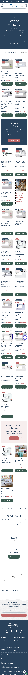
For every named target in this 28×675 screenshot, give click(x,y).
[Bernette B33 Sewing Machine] (7, 451)
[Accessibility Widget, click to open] (25, 337)
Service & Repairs (18, 644)
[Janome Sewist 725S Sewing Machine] (21, 367)
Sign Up (14, 615)
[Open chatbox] (25, 672)
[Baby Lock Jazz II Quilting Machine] (21, 64)
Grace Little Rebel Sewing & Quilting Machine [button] (20, 314)
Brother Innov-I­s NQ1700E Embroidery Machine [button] (7, 490)
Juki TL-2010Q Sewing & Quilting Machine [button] (20, 345)
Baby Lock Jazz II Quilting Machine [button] (19, 72)
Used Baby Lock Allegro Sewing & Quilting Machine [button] (6, 282)
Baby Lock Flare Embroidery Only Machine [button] (19, 460)
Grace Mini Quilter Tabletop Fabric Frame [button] (6, 162)
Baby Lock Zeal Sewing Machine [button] (5, 252)
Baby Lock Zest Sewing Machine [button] (5, 72)
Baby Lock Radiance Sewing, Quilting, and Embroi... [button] (7, 376)
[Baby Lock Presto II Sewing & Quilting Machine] (21, 153)
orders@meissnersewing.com (12, 667)
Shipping (16, 647)
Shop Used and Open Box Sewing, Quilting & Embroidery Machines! (19, 198)
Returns (16, 650)
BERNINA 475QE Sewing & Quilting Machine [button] (20, 282)
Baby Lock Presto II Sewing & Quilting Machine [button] (20, 162)
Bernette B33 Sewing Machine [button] (7, 459)
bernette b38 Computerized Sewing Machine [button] (19, 253)
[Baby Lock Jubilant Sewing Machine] (7, 185)
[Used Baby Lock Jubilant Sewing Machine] (21, 214)
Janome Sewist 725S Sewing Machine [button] (20, 375)
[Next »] (25, 508)
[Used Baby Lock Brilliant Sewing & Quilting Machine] (7, 305)
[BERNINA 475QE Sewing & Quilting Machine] (21, 274)
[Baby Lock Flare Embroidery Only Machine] (21, 451)
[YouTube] (16, 631)
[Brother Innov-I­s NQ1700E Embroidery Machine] (7, 481)
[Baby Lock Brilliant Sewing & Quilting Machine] (21, 94)
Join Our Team (5, 644)
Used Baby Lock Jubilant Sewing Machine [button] (19, 223)
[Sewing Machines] (21, 185)
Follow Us (13, 557)
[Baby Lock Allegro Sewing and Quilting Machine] (7, 94)
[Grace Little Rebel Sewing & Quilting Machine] (21, 305)
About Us (23, 1)
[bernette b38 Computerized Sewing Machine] (21, 244)
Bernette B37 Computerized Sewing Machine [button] (5, 406)
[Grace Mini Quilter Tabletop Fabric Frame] (7, 153)
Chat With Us (14, 140)
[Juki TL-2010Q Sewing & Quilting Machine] (21, 336)
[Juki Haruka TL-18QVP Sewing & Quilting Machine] (7, 336)
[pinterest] (11, 631)
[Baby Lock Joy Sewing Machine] (7, 214)
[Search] (25, 10)
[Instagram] (6, 631)
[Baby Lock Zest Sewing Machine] (7, 64)
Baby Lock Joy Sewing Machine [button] (5, 222)
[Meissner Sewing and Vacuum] (14, 5)
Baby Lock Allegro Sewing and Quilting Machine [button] (6, 103)
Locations (17, 641)
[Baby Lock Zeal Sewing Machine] (7, 244)
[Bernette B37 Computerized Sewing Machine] (7, 397)
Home (14, 17)
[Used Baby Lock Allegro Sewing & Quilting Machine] (7, 274)
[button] (2, 5)
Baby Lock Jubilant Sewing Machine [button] (6, 193)
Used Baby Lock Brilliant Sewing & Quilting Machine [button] (6, 314)
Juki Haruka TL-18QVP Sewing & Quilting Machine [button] (7, 345)
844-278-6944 (8, 663)
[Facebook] (21, 631)
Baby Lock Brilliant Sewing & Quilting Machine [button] (20, 103)
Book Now (14, 438)
